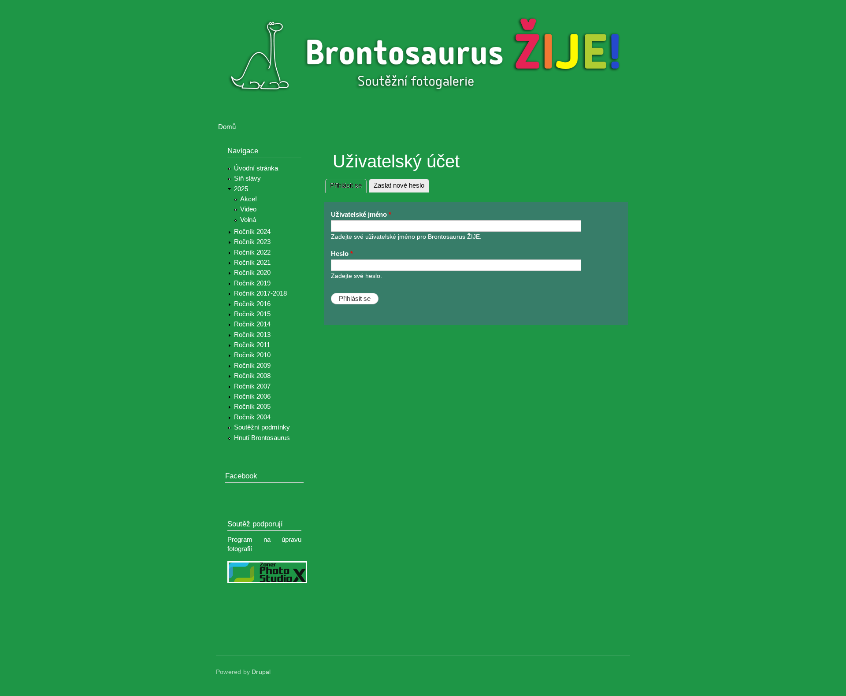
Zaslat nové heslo (399, 185)
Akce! (248, 199)
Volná (248, 219)
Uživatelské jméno (361, 214)
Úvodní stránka (256, 168)
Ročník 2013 (252, 334)
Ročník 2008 (252, 375)
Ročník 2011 (252, 344)
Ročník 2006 (252, 396)
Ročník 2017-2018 (260, 293)
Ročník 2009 (252, 365)
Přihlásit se (348, 185)
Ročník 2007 (252, 386)
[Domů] (429, 56)
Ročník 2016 (252, 303)
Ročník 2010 (252, 355)
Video (248, 209)
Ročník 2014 (252, 324)
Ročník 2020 (252, 272)
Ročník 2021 (252, 262)
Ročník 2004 (252, 417)
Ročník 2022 (252, 252)
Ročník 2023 (252, 241)
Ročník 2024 (252, 231)
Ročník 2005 (252, 406)
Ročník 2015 (252, 314)
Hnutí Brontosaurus (262, 437)
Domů (227, 126)
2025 (241, 189)
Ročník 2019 (252, 283)
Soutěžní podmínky (262, 427)
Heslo (342, 253)
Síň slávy (247, 178)
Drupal (261, 672)
